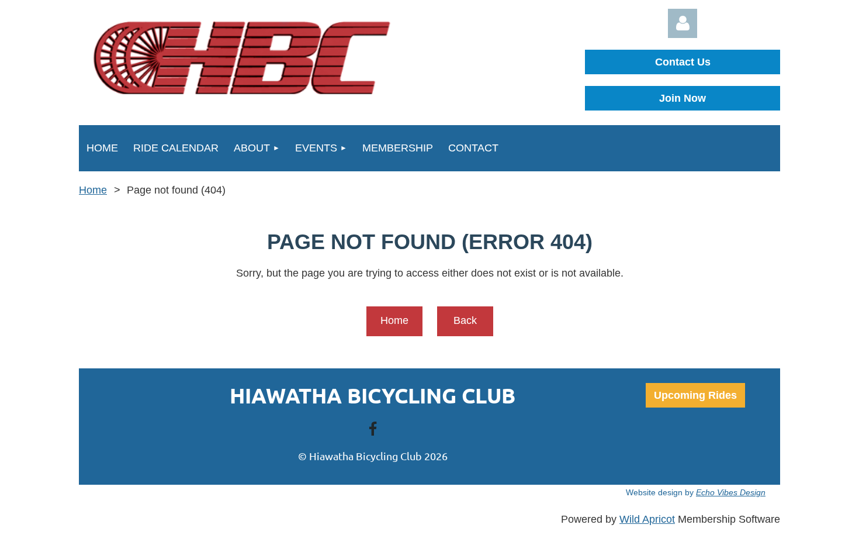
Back (465, 320)
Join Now (682, 98)
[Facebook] (373, 428)
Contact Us (683, 62)
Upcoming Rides (695, 395)
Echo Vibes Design (731, 492)
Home (93, 190)
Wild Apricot (647, 519)
